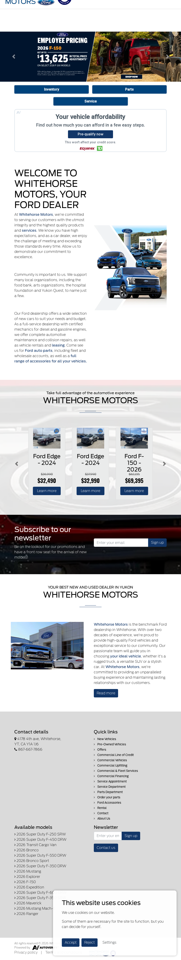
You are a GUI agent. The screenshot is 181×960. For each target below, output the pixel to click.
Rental (102, 808)
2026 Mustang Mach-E (35, 908)
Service (91, 101)
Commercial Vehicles (112, 760)
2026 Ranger (27, 914)
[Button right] (164, 464)
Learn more (47, 491)
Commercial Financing (113, 776)
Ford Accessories (109, 802)
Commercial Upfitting (112, 765)
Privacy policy (26, 952)
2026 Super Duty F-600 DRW (41, 892)
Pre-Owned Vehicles (111, 744)
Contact (102, 813)
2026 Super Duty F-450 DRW (41, 839)
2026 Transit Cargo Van (36, 845)
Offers (101, 749)
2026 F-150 (26, 882)
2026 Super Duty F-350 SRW (41, 898)
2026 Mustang (28, 871)
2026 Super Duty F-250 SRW (41, 834)
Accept (71, 942)
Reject (89, 942)
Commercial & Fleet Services (117, 771)
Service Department (111, 786)
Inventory (51, 89)
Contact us (106, 848)
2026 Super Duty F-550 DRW (41, 855)
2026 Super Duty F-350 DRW (41, 866)
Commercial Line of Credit (115, 755)
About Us (103, 818)
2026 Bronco (27, 850)
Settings (109, 942)
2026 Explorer (28, 877)
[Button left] (16, 464)
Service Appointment (112, 781)
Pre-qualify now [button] (90, 134)
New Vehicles (106, 739)
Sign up (157, 542)
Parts (129, 89)
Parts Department (110, 792)
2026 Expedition (30, 887)
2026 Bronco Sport (32, 861)
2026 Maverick (28, 903)
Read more (106, 693)
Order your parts (108, 797)
